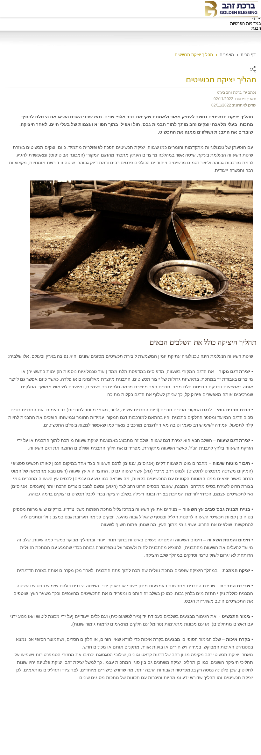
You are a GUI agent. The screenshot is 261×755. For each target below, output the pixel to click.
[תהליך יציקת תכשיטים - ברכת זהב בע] (231, 9)
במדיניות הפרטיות (245, 23)
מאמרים (227, 54)
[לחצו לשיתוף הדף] (253, 69)
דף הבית (248, 54)
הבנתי (255, 28)
